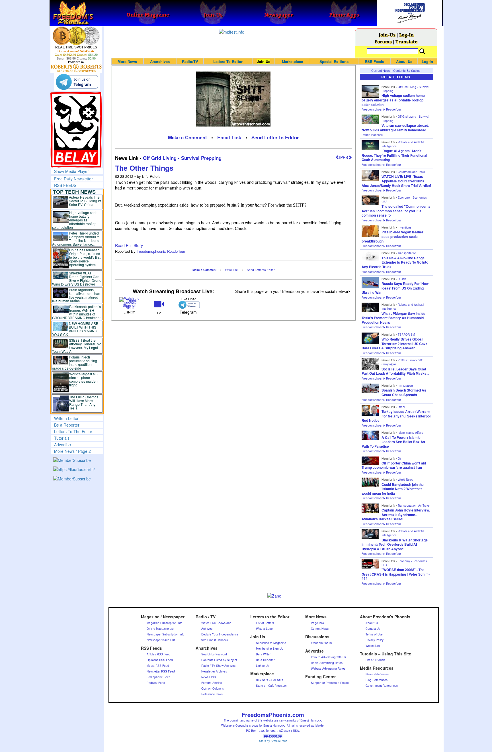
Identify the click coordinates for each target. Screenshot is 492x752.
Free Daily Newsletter (73, 179)
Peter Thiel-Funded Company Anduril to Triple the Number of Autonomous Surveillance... (76, 238)
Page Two (317, 623)
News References (377, 674)
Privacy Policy (375, 640)
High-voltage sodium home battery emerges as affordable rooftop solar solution (76, 220)
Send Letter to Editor (275, 137)
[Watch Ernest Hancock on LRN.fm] (129, 302)
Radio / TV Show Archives (218, 666)
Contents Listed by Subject (219, 660)
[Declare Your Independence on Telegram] (77, 82)
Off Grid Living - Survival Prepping (182, 157)
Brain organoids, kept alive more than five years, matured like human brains (76, 295)
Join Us (263, 61)
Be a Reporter (66, 425)
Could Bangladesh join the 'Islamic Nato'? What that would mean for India (393, 489)
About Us (404, 61)
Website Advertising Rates (328, 669)
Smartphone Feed (159, 677)
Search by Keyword (214, 654)
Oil (399, 458)
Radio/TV (190, 61)
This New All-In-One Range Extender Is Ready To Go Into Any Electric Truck (395, 262)
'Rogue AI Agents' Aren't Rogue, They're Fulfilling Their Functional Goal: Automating (394, 155)
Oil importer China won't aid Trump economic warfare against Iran (394, 465)
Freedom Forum (321, 643)
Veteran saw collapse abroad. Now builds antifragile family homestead (395, 128)
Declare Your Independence (219, 634)
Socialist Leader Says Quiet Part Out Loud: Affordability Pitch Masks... (395, 371)
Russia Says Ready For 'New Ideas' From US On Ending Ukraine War (395, 288)
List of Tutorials (375, 660)
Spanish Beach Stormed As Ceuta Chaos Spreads (404, 392)
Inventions (404, 227)
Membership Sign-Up (269, 649)
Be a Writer (263, 654)
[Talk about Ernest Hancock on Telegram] (188, 304)
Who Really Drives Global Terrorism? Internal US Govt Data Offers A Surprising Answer (394, 343)
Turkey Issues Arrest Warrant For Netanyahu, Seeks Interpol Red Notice (396, 416)
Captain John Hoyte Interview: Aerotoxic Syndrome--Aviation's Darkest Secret (396, 514)
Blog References (377, 680)
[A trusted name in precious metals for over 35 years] (76, 66)
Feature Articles (211, 683)
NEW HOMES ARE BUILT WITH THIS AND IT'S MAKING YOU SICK (75, 329)
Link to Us (262, 666)
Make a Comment (187, 137)
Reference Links (212, 694)
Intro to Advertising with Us (328, 657)
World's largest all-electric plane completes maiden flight (83, 379)
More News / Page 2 (72, 451)
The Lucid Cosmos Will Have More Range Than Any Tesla (83, 402)
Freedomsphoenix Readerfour (161, 251)
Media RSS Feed (158, 666)
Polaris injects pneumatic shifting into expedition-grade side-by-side (74, 362)
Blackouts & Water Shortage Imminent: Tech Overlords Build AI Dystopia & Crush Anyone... (395, 544)
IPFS (343, 157)
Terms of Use (374, 634)
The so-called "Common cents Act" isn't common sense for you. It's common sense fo (396, 211)
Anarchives (160, 61)
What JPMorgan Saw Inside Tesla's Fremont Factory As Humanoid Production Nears (393, 318)
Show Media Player (71, 171)
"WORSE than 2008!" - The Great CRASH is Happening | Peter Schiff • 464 (396, 574)
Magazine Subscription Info (165, 623)
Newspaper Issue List (161, 640)
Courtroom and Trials (411, 172)
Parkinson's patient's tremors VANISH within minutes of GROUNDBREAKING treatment (76, 312)
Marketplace (292, 61)
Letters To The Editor (73, 431)
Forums (383, 41)
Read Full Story (129, 245)
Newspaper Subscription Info (165, 634)
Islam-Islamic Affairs (410, 433)
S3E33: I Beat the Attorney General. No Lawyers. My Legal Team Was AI (77, 346)
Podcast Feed (156, 683)
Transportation (407, 253)
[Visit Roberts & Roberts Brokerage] (76, 36)
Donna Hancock (372, 135)
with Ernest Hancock (214, 640)
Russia (402, 279)
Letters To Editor (228, 61)
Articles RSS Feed (159, 654)
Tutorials (61, 438)
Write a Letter (66, 418)
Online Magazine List (160, 629)
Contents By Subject (407, 70)
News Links (208, 677)
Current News (381, 70)
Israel (401, 407)
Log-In (406, 35)
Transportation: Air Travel (414, 506)
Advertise (62, 444)
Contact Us (373, 629)
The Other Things (144, 168)
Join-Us (387, 35)
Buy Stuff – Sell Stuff (269, 680)
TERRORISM (406, 335)
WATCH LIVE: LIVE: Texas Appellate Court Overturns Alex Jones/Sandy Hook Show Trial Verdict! (396, 181)
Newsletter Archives (214, 671)
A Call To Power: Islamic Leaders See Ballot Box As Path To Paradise (393, 442)
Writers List (373, 646)
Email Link (229, 137)
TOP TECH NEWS (74, 191)
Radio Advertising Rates (327, 663)
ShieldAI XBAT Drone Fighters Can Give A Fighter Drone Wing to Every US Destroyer (77, 278)
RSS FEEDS (65, 185)
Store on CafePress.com (272, 686)
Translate (406, 41)
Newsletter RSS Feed (161, 671)
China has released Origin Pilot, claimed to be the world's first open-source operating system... (85, 257)
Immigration (405, 386)
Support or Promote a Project (330, 683)
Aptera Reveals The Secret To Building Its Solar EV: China (85, 201)
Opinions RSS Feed (160, 660)
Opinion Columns (212, 688)
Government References (382, 686)
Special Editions (333, 61)
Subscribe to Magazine (271, 643)
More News (127, 61)
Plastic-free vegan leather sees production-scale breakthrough (392, 236)
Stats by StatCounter (273, 741)
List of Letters (265, 623)
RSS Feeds (374, 61)
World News (405, 480)
